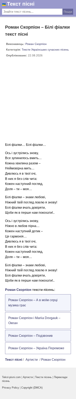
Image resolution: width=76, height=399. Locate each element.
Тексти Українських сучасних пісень (45, 49)
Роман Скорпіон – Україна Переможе (36, 348)
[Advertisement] (38, 101)
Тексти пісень (43, 377)
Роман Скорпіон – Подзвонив (30, 335)
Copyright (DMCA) (32, 387)
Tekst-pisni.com (11, 377)
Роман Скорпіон (36, 44)
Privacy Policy (10, 387)
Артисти (32, 359)
